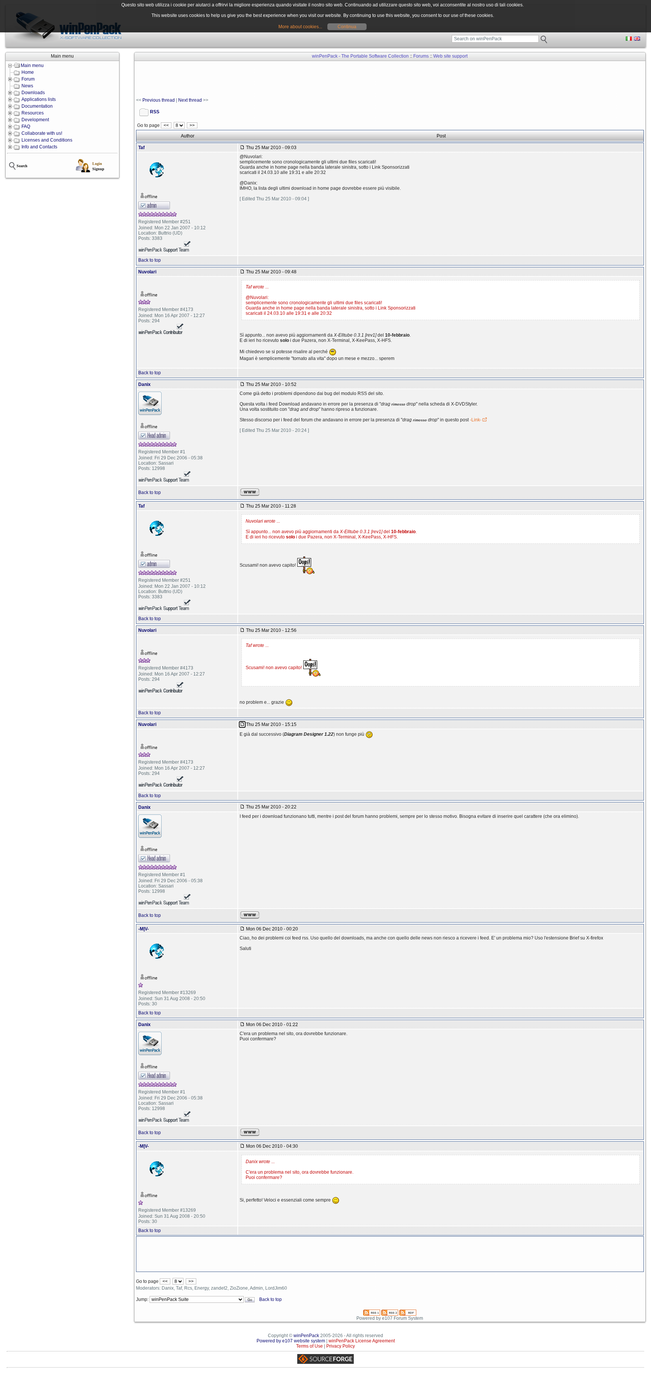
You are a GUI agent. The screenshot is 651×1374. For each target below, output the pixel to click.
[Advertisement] (273, 79)
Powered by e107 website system (291, 1341)
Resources (32, 113)
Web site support (450, 56)
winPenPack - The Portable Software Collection (360, 56)
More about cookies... (300, 26)
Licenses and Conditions (46, 140)
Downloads (33, 92)
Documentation (37, 106)
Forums (421, 56)
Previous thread (158, 100)
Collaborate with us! (41, 133)
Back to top (149, 260)
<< (166, 125)
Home (27, 72)
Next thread (190, 100)
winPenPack (306, 1335)
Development (35, 119)
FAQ (25, 126)
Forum (28, 79)
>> (192, 125)
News (27, 85)
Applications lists (38, 99)
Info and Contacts (39, 146)
